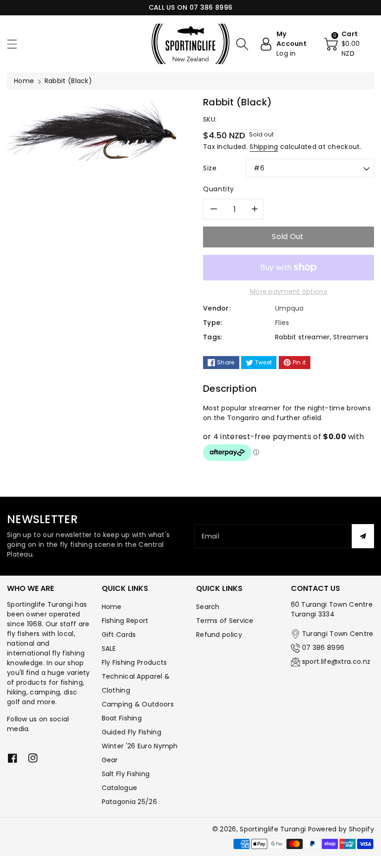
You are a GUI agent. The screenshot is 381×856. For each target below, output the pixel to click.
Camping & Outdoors (138, 704)
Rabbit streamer (302, 337)
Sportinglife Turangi (274, 829)
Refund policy (219, 634)
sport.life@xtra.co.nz (336, 661)
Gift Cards (119, 634)
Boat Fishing (122, 718)
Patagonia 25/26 (130, 801)
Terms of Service (225, 620)
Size (210, 168)
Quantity (218, 189)
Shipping (264, 146)
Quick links (125, 588)
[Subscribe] (363, 536)
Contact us (315, 588)
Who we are (30, 588)
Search (208, 606)
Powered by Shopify (341, 829)
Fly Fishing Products (134, 662)
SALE (109, 648)
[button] (16, 44)
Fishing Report (125, 620)
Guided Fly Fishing (131, 732)
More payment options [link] (288, 291)
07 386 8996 (323, 647)
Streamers (350, 337)
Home (24, 80)
